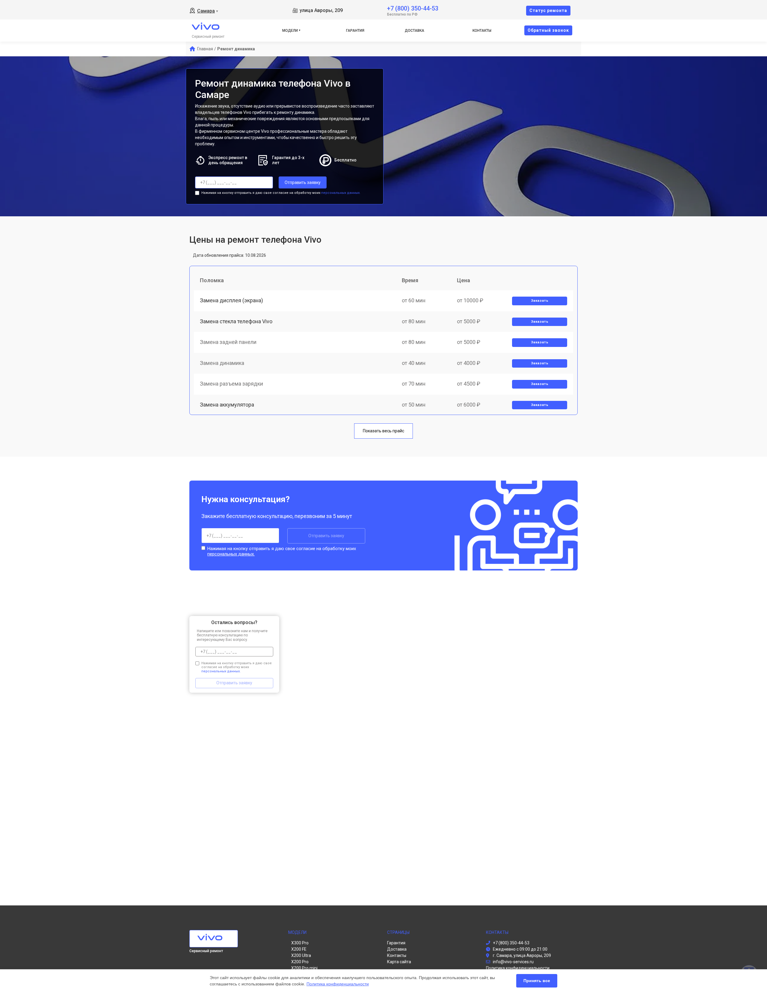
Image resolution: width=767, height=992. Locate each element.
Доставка (414, 30)
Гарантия (355, 30)
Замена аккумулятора (227, 404)
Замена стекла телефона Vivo (236, 321)
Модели (290, 30)
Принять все (536, 980)
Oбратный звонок (548, 30)
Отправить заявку (303, 182)
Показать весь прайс (383, 430)
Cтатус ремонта (548, 10)
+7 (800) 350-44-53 (412, 8)
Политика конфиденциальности (338, 984)
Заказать (540, 301)
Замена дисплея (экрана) (231, 300)
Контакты (481, 30)
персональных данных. (340, 193)
